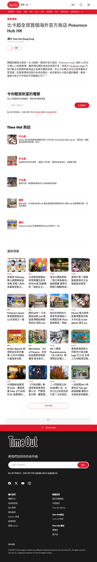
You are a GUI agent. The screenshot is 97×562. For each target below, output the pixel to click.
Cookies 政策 (13, 517)
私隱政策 (50, 112)
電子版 (55, 535)
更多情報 (48, 406)
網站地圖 (11, 544)
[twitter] (16, 483)
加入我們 (12, 508)
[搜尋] (80, 4)
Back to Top (51, 428)
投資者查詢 (13, 504)
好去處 (19, 12)
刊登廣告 (56, 504)
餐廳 (25, 12)
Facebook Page (77, 66)
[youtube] (22, 483)
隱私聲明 (12, 512)
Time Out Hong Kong (24, 39)
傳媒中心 (12, 499)
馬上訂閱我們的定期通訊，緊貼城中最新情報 (26, 99)
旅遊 (42, 12)
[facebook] (9, 483)
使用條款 (37, 112)
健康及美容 (64, 12)
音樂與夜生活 (75, 12)
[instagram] (29, 483)
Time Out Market (59, 508)
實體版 (55, 530)
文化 (36, 12)
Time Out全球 (57, 519)
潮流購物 (49, 12)
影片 (56, 12)
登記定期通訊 (58, 499)
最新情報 (11, 12)
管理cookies (13, 526)
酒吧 (31, 12)
